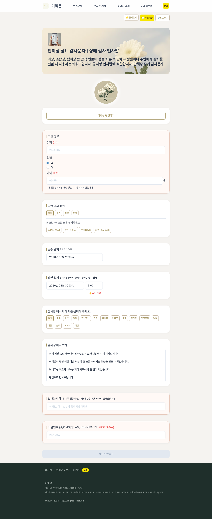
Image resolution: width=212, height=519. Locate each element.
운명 (75, 213)
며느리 (67, 325)
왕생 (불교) (86, 230)
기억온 (56, 5)
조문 (58, 318)
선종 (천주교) (70, 230)
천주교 (115, 318)
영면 (58, 213)
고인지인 (85, 318)
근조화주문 (147, 5)
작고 (67, 213)
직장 (96, 318)
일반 (50, 318)
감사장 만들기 (106, 453)
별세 (50, 213)
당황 (75, 318)
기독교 (105, 318)
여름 (50, 325)
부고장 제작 (100, 5)
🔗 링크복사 (162, 18)
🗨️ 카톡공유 (147, 18)
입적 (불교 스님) (102, 230)
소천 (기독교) (54, 230)
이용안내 (77, 5)
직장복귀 (145, 318)
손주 (58, 325)
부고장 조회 (123, 5)
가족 (67, 318)
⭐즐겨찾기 (131, 17)
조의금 (134, 318)
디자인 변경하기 (106, 115)
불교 (124, 318)
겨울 (155, 318)
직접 (77, 325)
